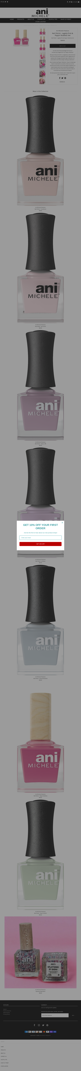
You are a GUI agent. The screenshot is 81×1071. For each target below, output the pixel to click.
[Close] (62, 523)
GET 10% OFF (40, 544)
